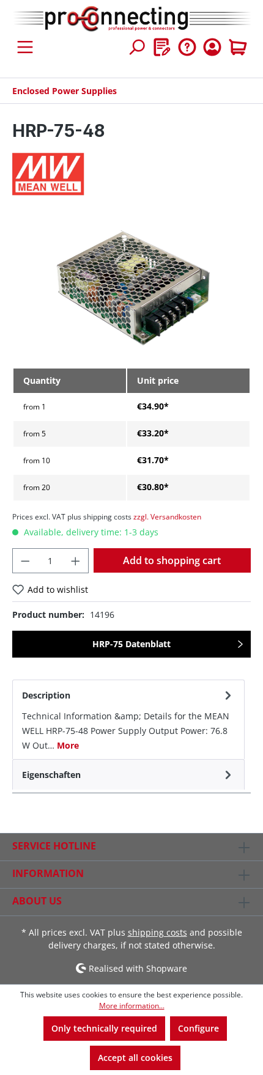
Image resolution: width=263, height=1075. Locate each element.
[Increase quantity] (76, 560)
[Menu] (25, 47)
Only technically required (104, 1028)
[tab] (128, 719)
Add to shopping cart (172, 560)
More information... (132, 1005)
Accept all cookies (135, 1057)
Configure (198, 1028)
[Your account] (212, 47)
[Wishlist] (162, 47)
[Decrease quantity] (25, 560)
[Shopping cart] (238, 47)
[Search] (136, 47)
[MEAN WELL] (131, 174)
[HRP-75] (131, 288)
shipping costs (157, 932)
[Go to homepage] (131, 19)
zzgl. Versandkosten (167, 517)
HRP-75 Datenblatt (131, 644)
